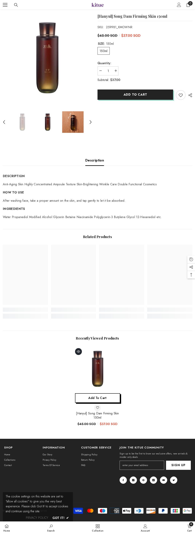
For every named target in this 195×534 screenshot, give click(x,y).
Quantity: (104, 63)
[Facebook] (123, 480)
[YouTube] (163, 480)
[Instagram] (133, 480)
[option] (47, 57)
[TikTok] (153, 480)
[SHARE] (188, 95)
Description (94, 160)
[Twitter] (173, 480)
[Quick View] (78, 351)
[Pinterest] (143, 480)
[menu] (5, 4)
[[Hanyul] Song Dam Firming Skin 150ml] (97, 368)
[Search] (16, 5)
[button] (4, 122)
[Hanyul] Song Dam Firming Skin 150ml (97, 415)
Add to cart (135, 94)
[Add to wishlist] (180, 95)
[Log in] (179, 5)
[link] (25, 310)
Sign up (178, 465)
